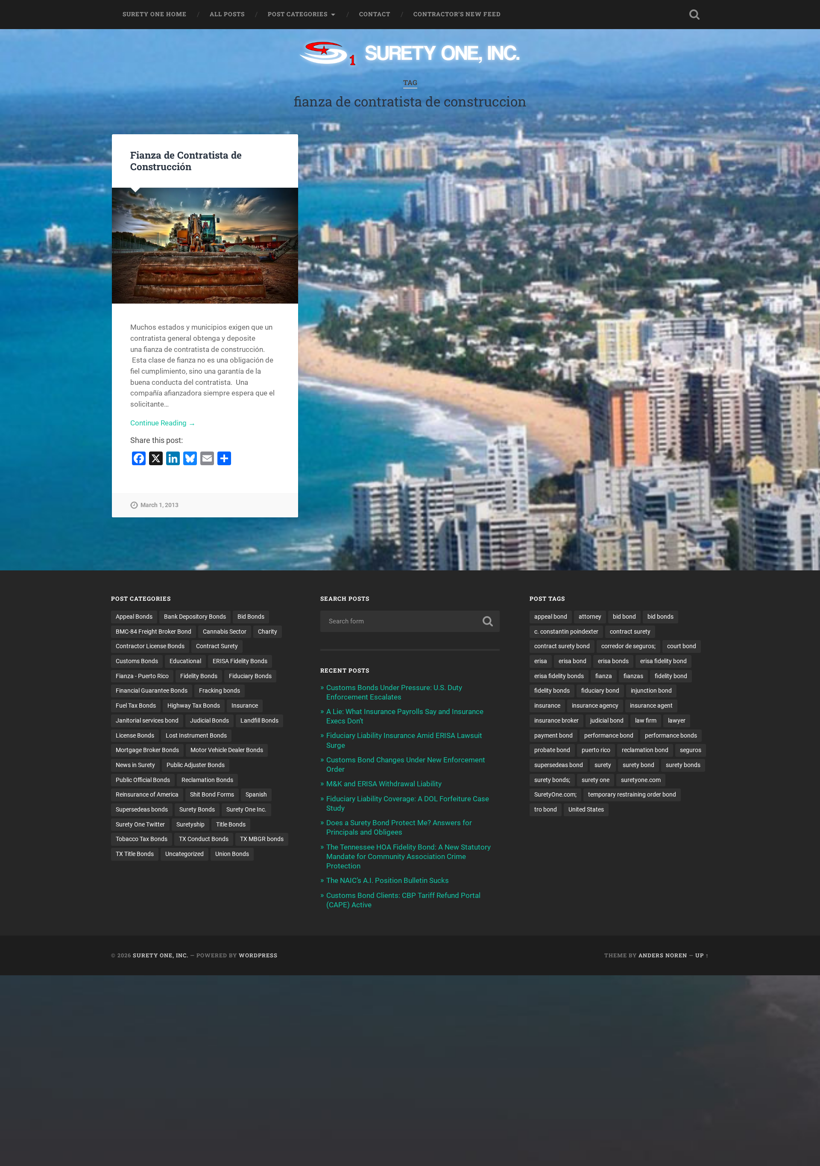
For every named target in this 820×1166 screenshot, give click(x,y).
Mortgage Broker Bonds (147, 750)
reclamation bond (645, 750)
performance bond (608, 735)
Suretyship (190, 824)
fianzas (633, 676)
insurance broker (556, 720)
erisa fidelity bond (663, 661)
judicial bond (607, 720)
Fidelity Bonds (198, 676)
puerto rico (596, 750)
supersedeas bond (558, 765)
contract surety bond (562, 646)
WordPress (258, 955)
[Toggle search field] (694, 14)
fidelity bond (671, 676)
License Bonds (135, 735)
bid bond (624, 616)
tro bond (545, 809)
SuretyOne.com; (555, 794)
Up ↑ (702, 955)
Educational (185, 661)
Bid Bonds (250, 616)
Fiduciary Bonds (250, 676)
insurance (547, 705)
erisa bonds (613, 661)
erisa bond (572, 661)
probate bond (552, 750)
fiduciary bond (600, 690)
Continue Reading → (163, 423)
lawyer (676, 720)
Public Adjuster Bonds (196, 765)
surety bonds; (552, 779)
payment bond (553, 735)
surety (602, 765)
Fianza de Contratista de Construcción (186, 160)
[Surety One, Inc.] (410, 54)
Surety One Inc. (246, 809)
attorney (590, 616)
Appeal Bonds (134, 616)
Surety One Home (155, 14)
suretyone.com (641, 779)
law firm (645, 720)
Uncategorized (184, 853)
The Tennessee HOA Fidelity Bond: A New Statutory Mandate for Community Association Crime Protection (408, 856)
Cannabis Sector (224, 631)
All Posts (227, 14)
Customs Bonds (137, 661)
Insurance (244, 705)
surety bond (638, 765)
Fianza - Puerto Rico (142, 676)
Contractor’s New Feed (457, 14)
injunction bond (651, 690)
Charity (267, 631)
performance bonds (671, 735)
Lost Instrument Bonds (196, 735)
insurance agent (651, 705)
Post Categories (298, 14)
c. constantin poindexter (566, 631)
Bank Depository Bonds (195, 616)
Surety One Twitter (140, 824)
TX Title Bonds (135, 853)
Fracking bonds (219, 690)
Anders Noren (662, 955)
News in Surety (135, 765)
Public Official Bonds (143, 779)
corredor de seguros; (628, 646)
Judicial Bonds (209, 720)
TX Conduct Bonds (203, 838)
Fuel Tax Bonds (136, 705)
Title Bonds (231, 824)
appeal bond (550, 616)
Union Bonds (232, 853)
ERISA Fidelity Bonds (240, 661)
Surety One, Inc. (160, 955)
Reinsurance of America (147, 794)
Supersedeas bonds (142, 809)
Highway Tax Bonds (193, 705)
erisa (540, 661)
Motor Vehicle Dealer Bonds (226, 750)
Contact (374, 14)
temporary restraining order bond (632, 794)
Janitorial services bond (147, 720)
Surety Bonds (197, 809)
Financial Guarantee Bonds (151, 690)
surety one (595, 779)
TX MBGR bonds (262, 838)
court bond (681, 646)
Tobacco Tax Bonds (141, 838)
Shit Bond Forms (212, 794)
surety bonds (683, 765)
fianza (603, 676)
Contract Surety (217, 646)
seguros (690, 750)
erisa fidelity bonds (559, 676)
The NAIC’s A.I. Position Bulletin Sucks (387, 880)
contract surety (630, 631)
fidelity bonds (552, 690)
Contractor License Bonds (150, 646)
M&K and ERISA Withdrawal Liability (384, 783)
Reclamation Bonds (207, 779)
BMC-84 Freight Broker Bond (153, 631)
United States (586, 809)
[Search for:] (410, 621)
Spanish (256, 794)
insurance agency (595, 705)
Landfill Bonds (259, 720)
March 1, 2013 (160, 505)
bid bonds (660, 616)
